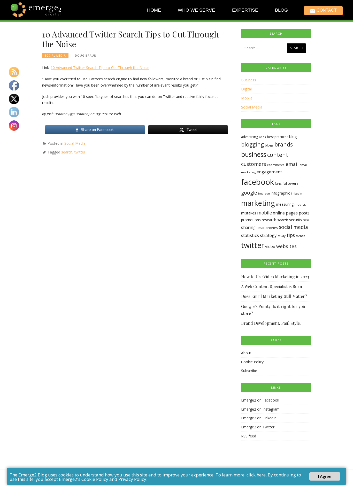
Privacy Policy (132, 479)
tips (291, 235)
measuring (285, 204)
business (253, 154)
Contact (326, 10)
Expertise (245, 10)
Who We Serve (196, 10)
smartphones (267, 227)
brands (283, 144)
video (270, 246)
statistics (250, 235)
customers (253, 163)
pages (292, 213)
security (295, 219)
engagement (269, 172)
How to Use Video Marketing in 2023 (275, 276)
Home (154, 10)
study (282, 236)
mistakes (248, 213)
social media (293, 226)
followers (290, 183)
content (277, 154)
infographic (280, 193)
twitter (79, 152)
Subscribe (249, 370)
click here (256, 475)
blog (293, 136)
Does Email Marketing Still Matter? (274, 296)
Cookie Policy (252, 361)
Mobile (246, 98)
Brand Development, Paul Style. (271, 323)
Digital (246, 89)
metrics (300, 204)
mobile (264, 213)
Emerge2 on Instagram (260, 409)
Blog (281, 10)
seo (306, 220)
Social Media (55, 55)
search (66, 152)
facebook (257, 182)
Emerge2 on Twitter (257, 427)
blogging (252, 144)
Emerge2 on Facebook (260, 400)
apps (262, 137)
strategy (268, 235)
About (246, 352)
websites (286, 246)
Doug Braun (85, 55)
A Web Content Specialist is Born (271, 286)
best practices (277, 137)
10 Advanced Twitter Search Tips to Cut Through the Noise (100, 67)
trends (300, 236)
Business (248, 80)
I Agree (324, 476)
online (279, 213)
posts (304, 213)
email (292, 164)
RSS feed (248, 436)
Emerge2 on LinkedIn (259, 417)
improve (264, 193)
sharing (248, 227)
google (249, 192)
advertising (249, 137)
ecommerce (276, 165)
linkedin (296, 193)
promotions (251, 219)
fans (278, 183)
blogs (269, 145)
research (269, 219)
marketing (258, 203)
